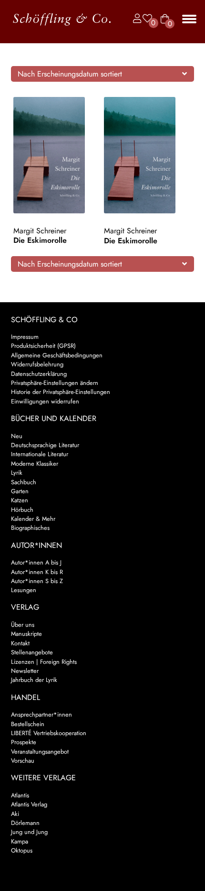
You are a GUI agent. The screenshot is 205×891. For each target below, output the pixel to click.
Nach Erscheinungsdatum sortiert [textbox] (70, 73)
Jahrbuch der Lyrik (34, 679)
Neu (16, 436)
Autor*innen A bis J (36, 562)
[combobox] (103, 73)
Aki (15, 813)
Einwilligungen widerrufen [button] (45, 401)
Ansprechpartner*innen (41, 714)
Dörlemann (25, 822)
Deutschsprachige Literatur (45, 445)
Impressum (25, 336)
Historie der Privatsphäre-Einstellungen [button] (60, 391)
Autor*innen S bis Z (37, 580)
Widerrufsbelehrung (37, 364)
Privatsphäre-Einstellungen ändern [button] (54, 382)
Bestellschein (27, 723)
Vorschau (22, 760)
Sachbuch (23, 482)
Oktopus (21, 850)
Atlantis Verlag (29, 804)
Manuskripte (26, 633)
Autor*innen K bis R (37, 571)
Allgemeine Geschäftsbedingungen (56, 355)
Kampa (19, 841)
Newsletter (25, 670)
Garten (20, 491)
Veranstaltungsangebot (40, 751)
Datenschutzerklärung (39, 373)
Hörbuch (22, 509)
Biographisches (30, 527)
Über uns (22, 624)
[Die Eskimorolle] (57, 155)
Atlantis (20, 795)
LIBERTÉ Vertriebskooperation (48, 733)
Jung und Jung (29, 831)
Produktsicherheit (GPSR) (43, 345)
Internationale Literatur (39, 454)
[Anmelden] (135, 18)
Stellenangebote (32, 652)
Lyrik (16, 472)
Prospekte (23, 742)
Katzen (19, 500)
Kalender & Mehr (33, 518)
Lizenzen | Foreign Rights (44, 661)
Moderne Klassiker (34, 463)
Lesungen (23, 589)
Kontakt (20, 643)
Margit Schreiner (39, 230)
